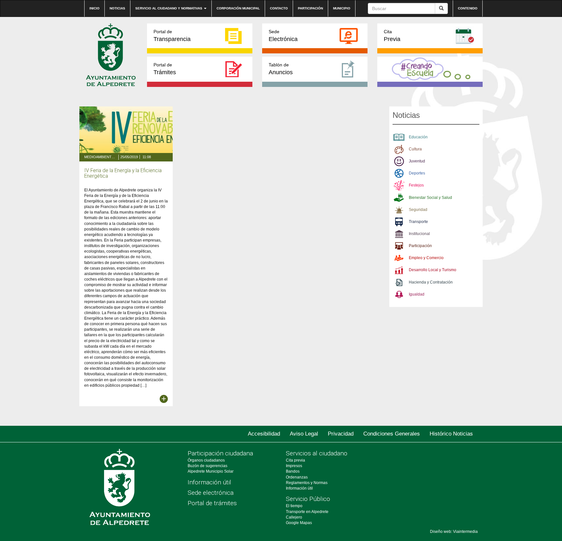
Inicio (94, 8)
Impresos (294, 466)
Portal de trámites (212, 503)
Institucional (419, 233)
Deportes (417, 173)
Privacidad (341, 434)
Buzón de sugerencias (207, 466)
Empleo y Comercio (426, 258)
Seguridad (418, 209)
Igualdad (416, 294)
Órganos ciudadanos (206, 460)
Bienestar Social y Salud (430, 197)
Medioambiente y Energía (100, 157)
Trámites (165, 69)
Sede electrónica (211, 492)
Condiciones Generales (391, 434)
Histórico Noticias (451, 434)
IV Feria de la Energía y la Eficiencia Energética (123, 173)
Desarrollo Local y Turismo (432, 270)
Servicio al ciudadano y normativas (169, 8)
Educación (418, 137)
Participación (310, 8)
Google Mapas (299, 522)
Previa (392, 35)
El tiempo (294, 506)
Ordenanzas (297, 477)
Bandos (293, 471)
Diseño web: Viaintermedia (454, 531)
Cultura (415, 149)
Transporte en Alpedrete (307, 511)
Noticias (117, 8)
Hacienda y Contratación (431, 282)
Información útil (209, 482)
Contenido (467, 8)
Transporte (418, 221)
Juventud (417, 161)
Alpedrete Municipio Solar (211, 471)
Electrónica (283, 35)
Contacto (279, 8)
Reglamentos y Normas (307, 482)
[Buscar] (441, 8)
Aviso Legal (304, 434)
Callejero (294, 517)
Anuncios (281, 69)
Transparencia (172, 35)
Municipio (341, 8)
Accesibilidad (264, 434)
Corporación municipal (238, 8)
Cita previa (295, 460)
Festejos (416, 185)
